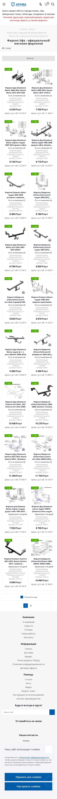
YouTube (34, 727)
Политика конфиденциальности (28, 664)
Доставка (28, 652)
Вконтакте (21, 727)
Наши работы (28, 633)
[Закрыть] (48, 749)
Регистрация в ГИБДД (28, 660)
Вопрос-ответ (28, 691)
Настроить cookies (28, 786)
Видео (28, 687)
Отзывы (28, 629)
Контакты (28, 637)
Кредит (28, 656)
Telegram (28, 727)
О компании (28, 622)
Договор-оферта (28, 668)
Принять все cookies (28, 777)
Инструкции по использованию (28, 694)
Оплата (28, 648)
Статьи (28, 679)
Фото (28, 683)
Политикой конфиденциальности (34, 757)
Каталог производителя (28, 698)
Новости (28, 625)
